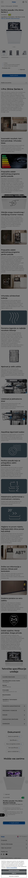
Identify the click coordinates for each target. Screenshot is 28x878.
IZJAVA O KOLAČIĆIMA (11, 867)
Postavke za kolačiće (14, 876)
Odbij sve (14, 873)
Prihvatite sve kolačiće (14, 870)
